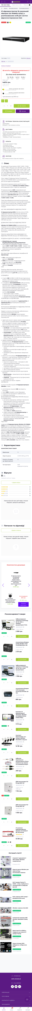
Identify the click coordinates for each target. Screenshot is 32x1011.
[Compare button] (6, 100)
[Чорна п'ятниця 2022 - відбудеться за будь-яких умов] (5, 947)
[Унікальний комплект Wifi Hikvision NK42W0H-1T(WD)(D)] (5, 921)
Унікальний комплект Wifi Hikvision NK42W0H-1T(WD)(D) (20, 919)
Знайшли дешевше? (6, 65)
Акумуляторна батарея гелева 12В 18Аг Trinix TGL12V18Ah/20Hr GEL (22, 644)
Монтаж (8, 156)
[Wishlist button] (2, 100)
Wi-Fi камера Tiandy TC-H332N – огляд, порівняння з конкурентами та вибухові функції (21, 885)
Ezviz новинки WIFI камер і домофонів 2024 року (20, 897)
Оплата (8, 141)
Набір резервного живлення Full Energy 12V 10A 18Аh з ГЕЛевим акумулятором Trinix (22, 622)
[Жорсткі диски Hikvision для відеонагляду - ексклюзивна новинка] (5, 873)
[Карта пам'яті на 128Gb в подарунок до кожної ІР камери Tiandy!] (5, 934)
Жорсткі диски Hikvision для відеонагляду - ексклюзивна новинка (21, 871)
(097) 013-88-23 (16, 979)
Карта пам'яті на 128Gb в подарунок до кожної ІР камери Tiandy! (19, 932)
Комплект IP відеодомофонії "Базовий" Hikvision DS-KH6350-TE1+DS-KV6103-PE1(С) (21, 714)
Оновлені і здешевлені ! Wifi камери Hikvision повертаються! (19, 859)
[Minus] (4, 106)
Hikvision (28, 58)
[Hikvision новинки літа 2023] (5, 910)
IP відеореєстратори (24, 8)
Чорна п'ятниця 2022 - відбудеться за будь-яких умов (20, 945)
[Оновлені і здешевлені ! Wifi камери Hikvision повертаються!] (5, 861)
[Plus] (11, 106)
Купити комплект (23, 604)
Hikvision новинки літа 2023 (20, 908)
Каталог (6, 8)
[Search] (4, 2)
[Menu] (2, 2)
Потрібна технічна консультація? (18, 121)
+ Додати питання (16, 530)
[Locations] (27, 2)
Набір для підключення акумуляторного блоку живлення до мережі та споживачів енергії (22, 761)
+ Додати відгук (16, 482)
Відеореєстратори (13, 8)
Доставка (9, 129)
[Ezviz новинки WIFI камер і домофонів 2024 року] (5, 900)
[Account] (30, 2)
